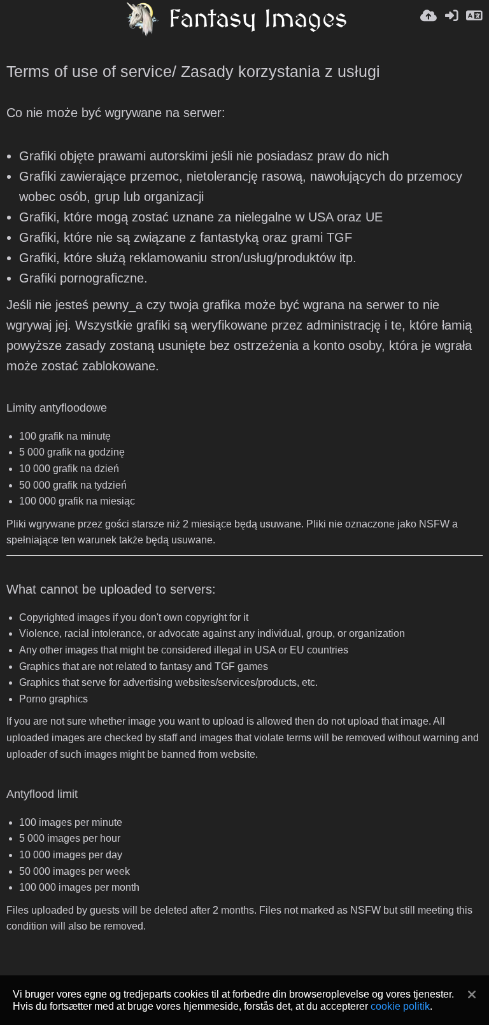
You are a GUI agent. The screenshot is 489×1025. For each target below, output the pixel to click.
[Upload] (428, 19)
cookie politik (400, 1006)
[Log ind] (451, 19)
